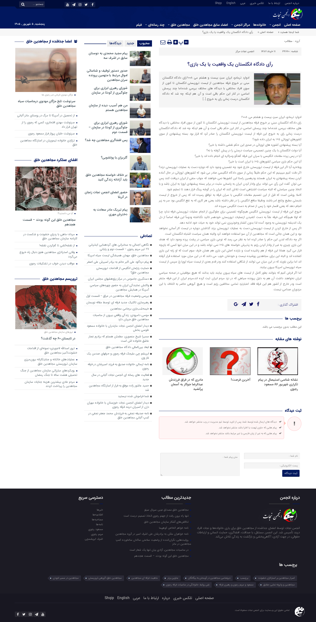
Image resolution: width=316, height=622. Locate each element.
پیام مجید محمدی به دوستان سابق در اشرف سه (108, 55)
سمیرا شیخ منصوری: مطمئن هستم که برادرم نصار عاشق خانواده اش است (119, 339)
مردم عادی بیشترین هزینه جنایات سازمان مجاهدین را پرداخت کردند (51, 384)
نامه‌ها (99, 524)
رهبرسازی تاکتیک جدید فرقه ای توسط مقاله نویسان (117, 302)
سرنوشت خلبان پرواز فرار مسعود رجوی (52, 134)
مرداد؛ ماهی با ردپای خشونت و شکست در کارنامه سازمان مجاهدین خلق (50, 236)
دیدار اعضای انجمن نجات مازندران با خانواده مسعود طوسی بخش (118, 328)
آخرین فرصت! (241, 379)
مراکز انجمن (242, 24)
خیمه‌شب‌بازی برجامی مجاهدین (129, 309)
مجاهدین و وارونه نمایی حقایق (279, 585)
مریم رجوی (97, 534)
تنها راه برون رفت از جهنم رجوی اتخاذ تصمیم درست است (156, 516)
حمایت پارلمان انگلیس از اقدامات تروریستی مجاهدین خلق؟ (122, 270)
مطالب (288, 41)
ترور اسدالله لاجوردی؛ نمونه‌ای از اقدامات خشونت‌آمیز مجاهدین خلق (52, 350)
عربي (242, 3)
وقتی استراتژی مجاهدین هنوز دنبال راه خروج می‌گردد (48, 254)
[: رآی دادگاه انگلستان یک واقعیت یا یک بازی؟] (163, 42)
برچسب (244, 578)
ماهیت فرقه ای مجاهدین (144, 578)
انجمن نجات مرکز (245, 52)
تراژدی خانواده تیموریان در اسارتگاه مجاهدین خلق (48, 143)
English (230, 3)
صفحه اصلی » (265, 32)
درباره (166, 598)
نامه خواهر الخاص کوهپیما (174, 528)
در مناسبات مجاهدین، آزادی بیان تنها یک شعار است (159, 550)
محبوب (144, 43)
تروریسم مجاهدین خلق (59, 279)
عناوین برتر (172, 578)
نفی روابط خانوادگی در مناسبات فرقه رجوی (187, 585)
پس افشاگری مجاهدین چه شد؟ (106, 140)
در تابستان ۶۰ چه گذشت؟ (58, 338)
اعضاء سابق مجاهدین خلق (210, 24)
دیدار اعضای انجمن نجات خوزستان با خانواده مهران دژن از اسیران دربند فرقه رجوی (118, 405)
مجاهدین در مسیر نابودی (66, 578)
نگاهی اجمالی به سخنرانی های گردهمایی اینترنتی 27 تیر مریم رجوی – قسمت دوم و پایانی (119, 247)
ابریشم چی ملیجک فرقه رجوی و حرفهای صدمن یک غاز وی (118, 356)
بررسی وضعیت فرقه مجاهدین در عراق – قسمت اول (117, 296)
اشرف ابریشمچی (94, 539)
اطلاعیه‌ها (98, 514)
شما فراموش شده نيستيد (133, 396)
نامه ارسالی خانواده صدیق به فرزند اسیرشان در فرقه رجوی (118, 366)
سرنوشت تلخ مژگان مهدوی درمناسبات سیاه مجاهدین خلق (46, 103)
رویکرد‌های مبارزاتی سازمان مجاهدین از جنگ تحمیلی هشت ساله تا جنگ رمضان (48, 373)
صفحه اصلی (292, 24)
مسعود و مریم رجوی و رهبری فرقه (236, 585)
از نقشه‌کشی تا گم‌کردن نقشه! (57, 245)
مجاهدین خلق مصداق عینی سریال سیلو (166, 510)
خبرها (100, 510)
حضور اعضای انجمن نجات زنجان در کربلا (106, 194)
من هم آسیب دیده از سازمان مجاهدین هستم (108, 108)
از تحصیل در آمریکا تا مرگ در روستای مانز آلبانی (46, 116)
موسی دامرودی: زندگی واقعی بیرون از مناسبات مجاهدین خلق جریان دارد (121, 317)
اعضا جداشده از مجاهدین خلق (49, 41)
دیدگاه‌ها (115, 43)
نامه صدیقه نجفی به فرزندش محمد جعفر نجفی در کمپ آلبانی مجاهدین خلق (118, 415)
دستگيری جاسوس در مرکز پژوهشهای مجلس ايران (118, 279)
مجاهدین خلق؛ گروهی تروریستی (105, 578)
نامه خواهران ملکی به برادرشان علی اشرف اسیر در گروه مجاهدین (152, 534)
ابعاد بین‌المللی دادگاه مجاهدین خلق (127, 347)
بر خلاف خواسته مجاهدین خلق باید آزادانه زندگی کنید (106, 177)
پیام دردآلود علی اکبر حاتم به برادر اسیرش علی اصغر (118, 262)
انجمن (276, 24)
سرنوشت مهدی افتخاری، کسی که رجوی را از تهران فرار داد (49, 124)
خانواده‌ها (259, 24)
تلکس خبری (257, 3)
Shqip (218, 3)
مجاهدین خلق (180, 24)
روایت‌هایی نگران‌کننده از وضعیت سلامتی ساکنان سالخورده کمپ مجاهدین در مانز (153, 542)
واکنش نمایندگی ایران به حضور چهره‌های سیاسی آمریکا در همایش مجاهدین (119, 287)
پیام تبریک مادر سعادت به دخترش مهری (110, 212)
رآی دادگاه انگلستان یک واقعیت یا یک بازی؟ (230, 64)
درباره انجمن (292, 3)
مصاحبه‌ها (97, 519)
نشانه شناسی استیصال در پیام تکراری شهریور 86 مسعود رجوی (278, 384)
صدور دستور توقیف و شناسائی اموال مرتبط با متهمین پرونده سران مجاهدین (107, 75)
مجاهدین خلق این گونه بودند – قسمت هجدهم (49, 222)
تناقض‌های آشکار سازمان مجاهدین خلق (166, 522)
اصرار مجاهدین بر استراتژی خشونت (276, 578)
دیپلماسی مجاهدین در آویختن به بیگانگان (209, 578)
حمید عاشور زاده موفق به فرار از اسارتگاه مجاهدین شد (119, 388)
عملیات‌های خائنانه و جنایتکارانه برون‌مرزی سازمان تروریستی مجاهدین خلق (50, 361)
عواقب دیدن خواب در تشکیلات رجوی (52, 264)
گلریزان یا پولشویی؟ (114, 157)
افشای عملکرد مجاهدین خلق (55, 160)
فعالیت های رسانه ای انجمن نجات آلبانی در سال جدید (120, 377)
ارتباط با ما (274, 3)
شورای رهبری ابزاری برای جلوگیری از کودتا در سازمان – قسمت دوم (108, 127)
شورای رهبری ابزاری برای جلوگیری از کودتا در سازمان (109, 90)
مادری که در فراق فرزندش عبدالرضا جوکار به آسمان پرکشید (186, 384)
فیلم (139, 24)
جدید (130, 43)
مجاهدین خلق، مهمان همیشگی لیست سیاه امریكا (118, 255)
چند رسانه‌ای (156, 24)
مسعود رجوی (95, 529)
